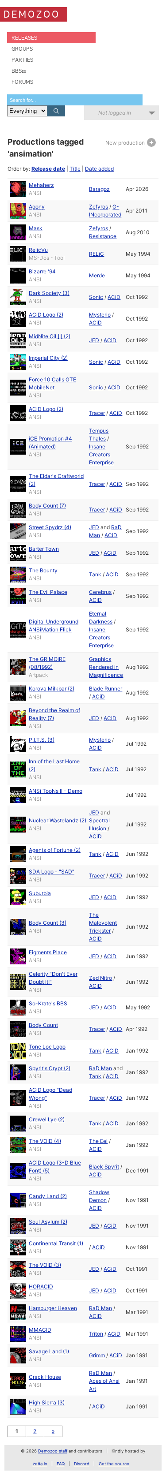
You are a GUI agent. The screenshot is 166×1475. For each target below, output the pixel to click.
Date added (99, 168)
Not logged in (114, 112)
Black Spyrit (104, 1166)
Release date (48, 168)
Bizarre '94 (42, 271)
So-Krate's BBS (48, 1003)
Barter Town (44, 548)
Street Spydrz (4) (50, 527)
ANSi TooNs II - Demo (55, 791)
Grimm (97, 1355)
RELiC (96, 253)
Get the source (114, 1463)
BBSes (19, 70)
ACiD (114, 297)
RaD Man (100, 1068)
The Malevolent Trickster (103, 922)
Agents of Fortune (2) (55, 850)
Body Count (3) (47, 922)
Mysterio (100, 314)
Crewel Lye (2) (47, 1119)
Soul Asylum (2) (48, 1221)
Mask (35, 228)
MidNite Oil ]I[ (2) (49, 336)
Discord (81, 1463)
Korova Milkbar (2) (51, 688)
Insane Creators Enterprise (101, 454)
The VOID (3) (45, 1265)
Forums (22, 81)
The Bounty (43, 570)
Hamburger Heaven (53, 1308)
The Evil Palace (48, 592)
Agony (37, 206)
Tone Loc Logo (47, 1046)
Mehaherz (41, 185)
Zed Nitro (100, 978)
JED (94, 340)
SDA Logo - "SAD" (51, 871)
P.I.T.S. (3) (41, 739)
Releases (24, 37)
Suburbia (40, 893)
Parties (22, 59)
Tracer (97, 413)
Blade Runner (105, 688)
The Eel (98, 1141)
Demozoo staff (52, 1451)
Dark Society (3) (49, 293)
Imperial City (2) (48, 358)
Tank (95, 574)
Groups (22, 48)
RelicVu (38, 249)
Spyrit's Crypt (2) (49, 1068)
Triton (96, 1333)
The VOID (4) (45, 1141)
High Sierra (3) (47, 1402)
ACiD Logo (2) (46, 314)
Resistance (102, 236)
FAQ (61, 1463)
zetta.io (40, 1463)
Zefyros (98, 206)
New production (125, 142)
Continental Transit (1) (56, 1243)
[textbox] (75, 99)
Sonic (96, 297)
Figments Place (48, 952)
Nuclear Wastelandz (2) (57, 820)
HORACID (41, 1286)
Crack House (45, 1377)
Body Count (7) (47, 505)
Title (75, 168)
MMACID (40, 1329)
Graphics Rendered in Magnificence (106, 667)
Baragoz (99, 189)
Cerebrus (100, 592)
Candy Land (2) (48, 1196)
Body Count (43, 1025)
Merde (97, 275)
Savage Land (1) (49, 1351)
